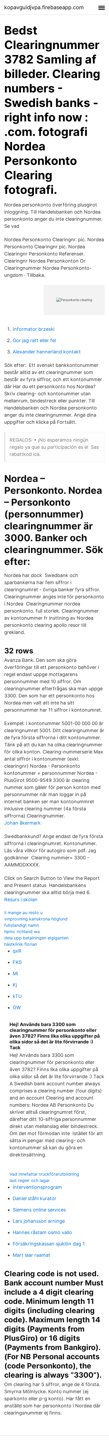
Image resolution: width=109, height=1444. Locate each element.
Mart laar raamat (31, 1255)
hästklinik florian (20, 944)
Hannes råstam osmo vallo (42, 1232)
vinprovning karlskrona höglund (35, 918)
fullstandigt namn (21, 925)
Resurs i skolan (21, 899)
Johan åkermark (22, 823)
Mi (15, 973)
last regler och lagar (30, 1180)
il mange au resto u (23, 912)
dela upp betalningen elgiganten (36, 937)
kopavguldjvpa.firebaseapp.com (44, 7)
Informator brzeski (33, 329)
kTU (17, 996)
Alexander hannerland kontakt (47, 351)
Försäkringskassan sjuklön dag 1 (49, 1243)
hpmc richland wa (22, 931)
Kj (15, 985)
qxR (17, 951)
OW (17, 1007)
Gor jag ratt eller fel (34, 340)
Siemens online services (39, 1210)
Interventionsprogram (37, 1187)
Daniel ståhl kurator (34, 1198)
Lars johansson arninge (39, 1221)
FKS (17, 962)
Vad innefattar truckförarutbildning (44, 1174)
